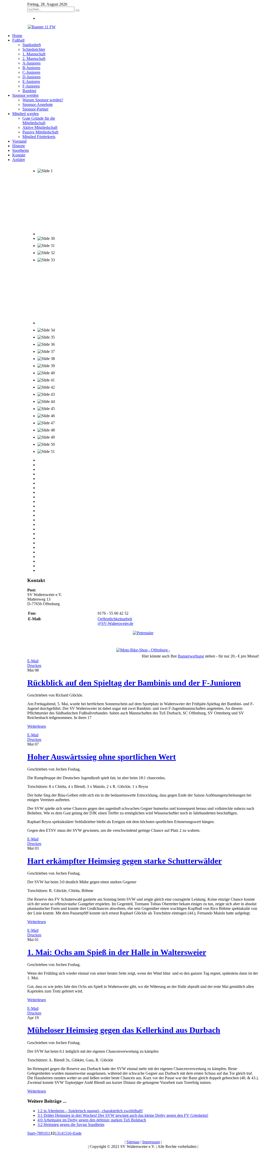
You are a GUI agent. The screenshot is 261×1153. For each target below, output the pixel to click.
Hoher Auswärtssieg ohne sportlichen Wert (101, 756)
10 (45, 1133)
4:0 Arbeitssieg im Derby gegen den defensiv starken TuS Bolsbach (91, 1120)
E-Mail (32, 661)
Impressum (151, 1142)
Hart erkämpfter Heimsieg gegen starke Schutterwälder (124, 860)
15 (65, 1133)
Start (31, 1133)
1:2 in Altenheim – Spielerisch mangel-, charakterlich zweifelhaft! (90, 1111)
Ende (77, 1133)
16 (69, 1133)
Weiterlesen (36, 726)
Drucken (34, 665)
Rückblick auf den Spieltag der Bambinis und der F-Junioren (134, 682)
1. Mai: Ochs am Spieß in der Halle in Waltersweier (116, 952)
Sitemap (132, 1142)
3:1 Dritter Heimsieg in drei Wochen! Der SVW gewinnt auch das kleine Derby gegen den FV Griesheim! (122, 1115)
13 (57, 1133)
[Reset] (77, 10)
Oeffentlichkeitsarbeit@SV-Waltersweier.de (115, 621)
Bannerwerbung (191, 656)
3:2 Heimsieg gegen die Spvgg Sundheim (70, 1124)
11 (49, 1133)
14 (61, 1133)
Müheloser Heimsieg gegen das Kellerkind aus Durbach (123, 1030)
